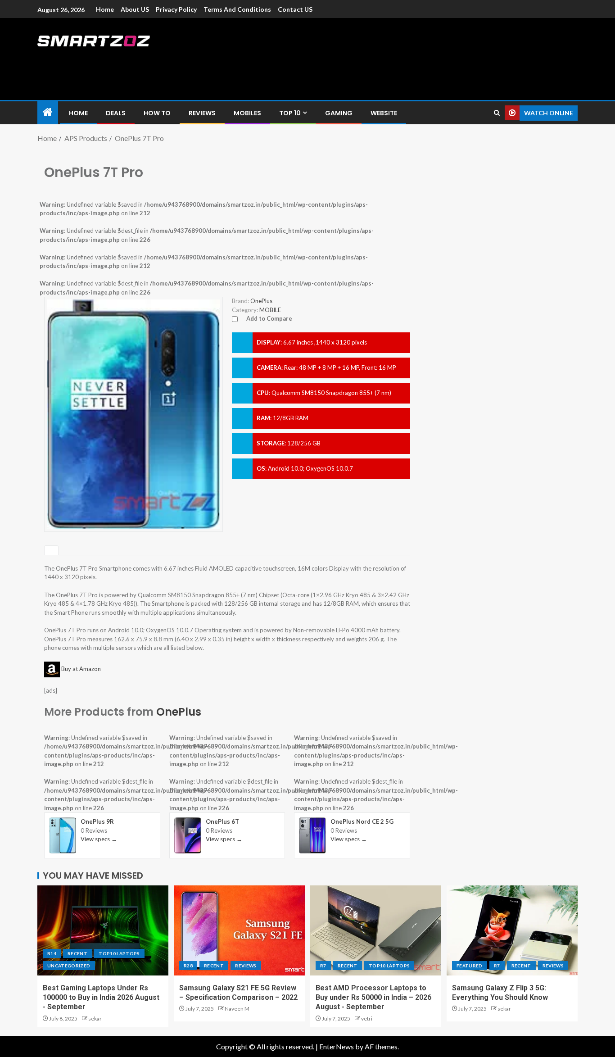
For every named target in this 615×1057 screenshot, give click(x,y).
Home (105, 9)
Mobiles (247, 113)
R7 (323, 965)
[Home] (48, 112)
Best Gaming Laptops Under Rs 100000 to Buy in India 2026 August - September (101, 998)
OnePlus (178, 711)
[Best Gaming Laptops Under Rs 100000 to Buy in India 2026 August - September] (102, 930)
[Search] (496, 113)
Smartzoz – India (137, 59)
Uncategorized (68, 965)
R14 (51, 953)
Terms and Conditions (237, 9)
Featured (470, 965)
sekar (95, 1018)
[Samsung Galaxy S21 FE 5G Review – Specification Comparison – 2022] (239, 930)
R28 (188, 965)
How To (157, 113)
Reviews (202, 113)
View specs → (99, 839)
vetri (366, 1018)
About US (135, 9)
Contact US (295, 9)
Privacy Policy (176, 9)
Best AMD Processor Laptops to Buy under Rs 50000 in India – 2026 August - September (373, 998)
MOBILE (270, 309)
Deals (116, 113)
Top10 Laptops (119, 953)
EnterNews (336, 1046)
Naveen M (237, 1008)
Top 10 (290, 113)
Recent (77, 953)
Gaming (339, 113)
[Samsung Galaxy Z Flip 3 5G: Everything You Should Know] (512, 930)
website (384, 113)
